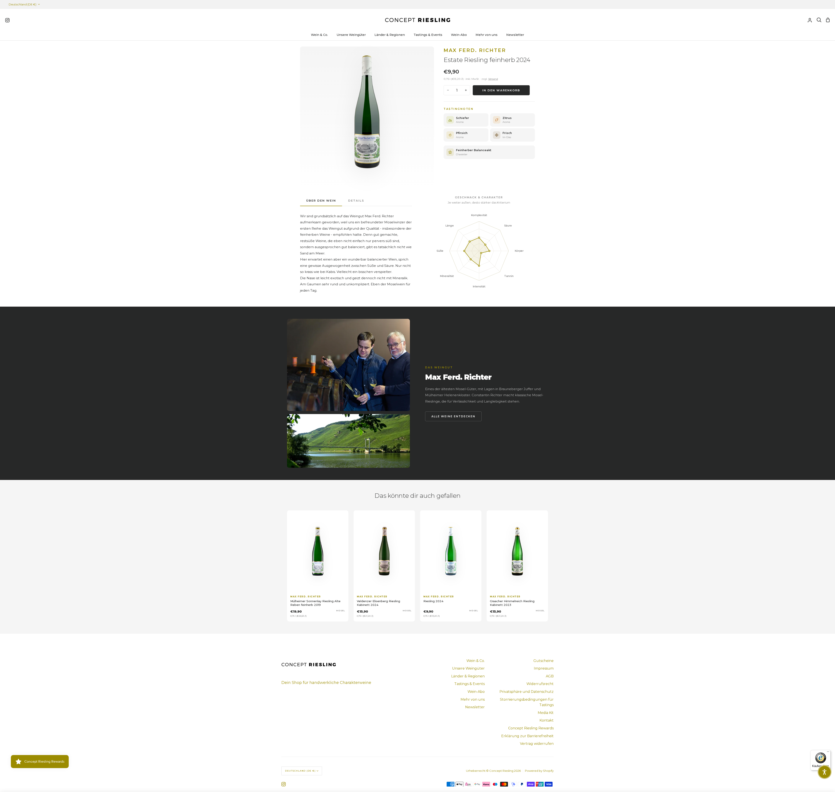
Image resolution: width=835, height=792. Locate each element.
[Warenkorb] (828, 20)
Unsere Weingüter (468, 668)
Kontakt (546, 720)
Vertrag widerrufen (537, 744)
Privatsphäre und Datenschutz (526, 692)
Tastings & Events (469, 684)
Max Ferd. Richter (475, 50)
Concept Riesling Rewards (531, 728)
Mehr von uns (473, 699)
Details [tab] (356, 200)
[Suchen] (819, 20)
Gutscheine (543, 661)
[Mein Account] (809, 20)
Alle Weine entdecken (453, 416)
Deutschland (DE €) (22, 4)
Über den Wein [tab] (321, 200)
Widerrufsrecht (540, 684)
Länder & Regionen (468, 676)
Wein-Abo (476, 692)
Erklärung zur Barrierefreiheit (527, 736)
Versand (493, 78)
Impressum (544, 668)
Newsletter (475, 707)
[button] (825, 772)
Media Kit (546, 713)
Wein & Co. (475, 661)
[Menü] (828, 752)
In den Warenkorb (501, 90)
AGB (550, 676)
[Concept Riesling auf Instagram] (283, 784)
